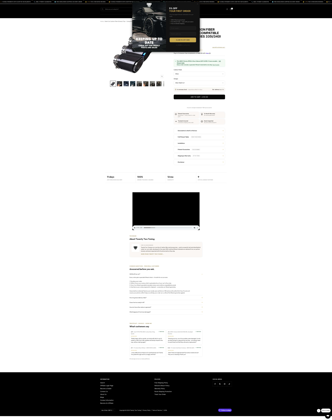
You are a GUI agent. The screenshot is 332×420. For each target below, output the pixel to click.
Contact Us (104, 391)
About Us (103, 394)
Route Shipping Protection (163, 391)
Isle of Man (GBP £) (106, 410)
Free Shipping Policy (161, 383)
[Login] (227, 9)
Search (102, 383)
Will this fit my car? (135, 274)
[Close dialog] (197, 3)
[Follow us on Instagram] (224, 384)
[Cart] (231, 9)
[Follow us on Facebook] (215, 384)
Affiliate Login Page (106, 385)
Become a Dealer (105, 388)
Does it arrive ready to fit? (137, 302)
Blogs (102, 397)
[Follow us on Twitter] (219, 384)
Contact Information (107, 400)
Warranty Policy (160, 388)
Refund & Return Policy (162, 385)
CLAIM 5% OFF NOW (183, 40)
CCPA (165, 410)
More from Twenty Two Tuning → (152, 254)
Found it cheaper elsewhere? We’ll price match (199, 107)
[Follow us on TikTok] (229, 384)
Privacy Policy (146, 410)
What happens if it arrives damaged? (140, 312)
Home (102, 21)
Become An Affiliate (106, 403)
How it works (216, 65)
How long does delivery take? (138, 297)
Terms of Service (157, 410)
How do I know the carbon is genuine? (140, 307)
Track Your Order (160, 394)
